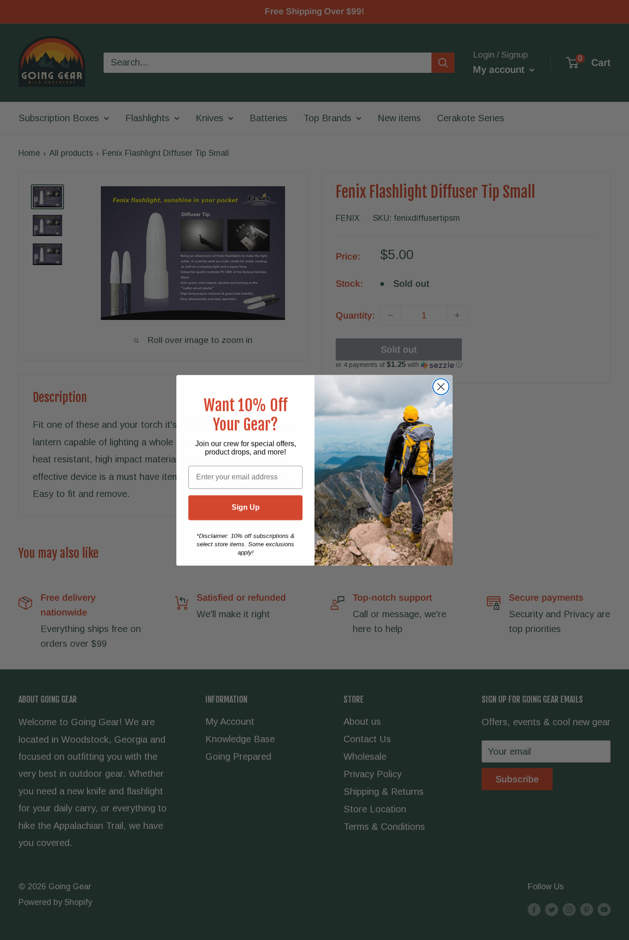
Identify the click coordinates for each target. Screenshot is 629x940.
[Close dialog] (441, 386)
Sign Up (246, 507)
